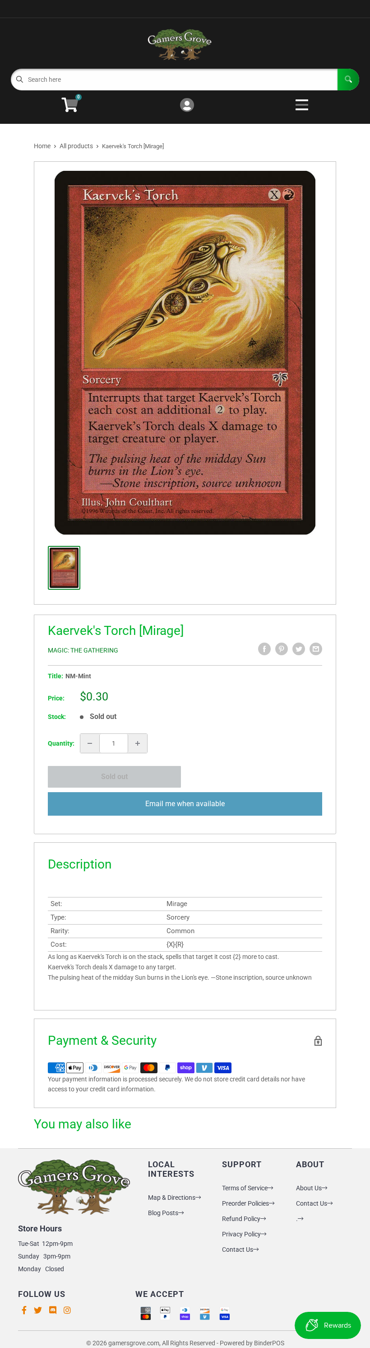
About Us (309, 1188)
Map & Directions (171, 1197)
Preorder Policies (245, 1203)
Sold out (114, 776)
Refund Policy (241, 1218)
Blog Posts (163, 1212)
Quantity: (61, 743)
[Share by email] (316, 649)
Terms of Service (245, 1188)
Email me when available (185, 803)
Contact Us (237, 1249)
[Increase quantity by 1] (137, 743)
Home (42, 146)
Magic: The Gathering (83, 650)
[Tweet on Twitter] (298, 649)
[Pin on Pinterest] (281, 649)
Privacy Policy (241, 1234)
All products (76, 146)
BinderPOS (269, 1343)
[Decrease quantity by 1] (89, 743)
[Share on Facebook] (264, 649)
